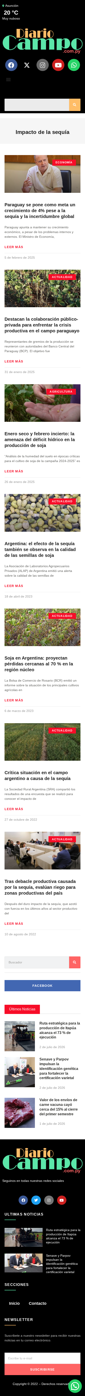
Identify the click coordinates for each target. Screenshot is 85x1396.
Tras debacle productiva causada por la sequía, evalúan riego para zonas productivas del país (40, 887)
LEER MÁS (14, 247)
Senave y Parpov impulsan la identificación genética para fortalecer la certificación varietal (58, 1068)
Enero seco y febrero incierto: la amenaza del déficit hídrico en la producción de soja (40, 439)
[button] (8, 79)
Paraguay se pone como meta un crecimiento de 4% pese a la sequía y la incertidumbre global (40, 210)
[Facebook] (11, 65)
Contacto (37, 1303)
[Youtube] (58, 65)
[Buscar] (74, 105)
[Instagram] (42, 65)
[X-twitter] (27, 65)
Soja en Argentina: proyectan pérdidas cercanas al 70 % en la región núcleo (39, 664)
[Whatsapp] (74, 65)
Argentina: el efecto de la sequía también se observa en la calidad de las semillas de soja (40, 549)
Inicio (14, 1303)
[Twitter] (36, 1200)
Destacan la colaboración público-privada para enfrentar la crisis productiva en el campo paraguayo (42, 325)
